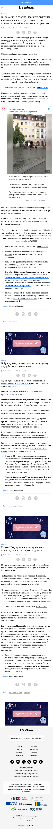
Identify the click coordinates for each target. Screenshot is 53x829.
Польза (19, 752)
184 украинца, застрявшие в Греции (20, 568)
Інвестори (34, 749)
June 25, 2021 (42, 87)
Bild (35, 54)
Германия (13, 322)
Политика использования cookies (26, 776)
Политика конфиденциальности (26, 773)
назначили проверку (14, 288)
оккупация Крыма (16, 506)
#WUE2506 (32, 241)
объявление (6, 642)
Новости (19, 746)
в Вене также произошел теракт (34, 293)
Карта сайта (33, 755)
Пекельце (19, 755)
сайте (23, 392)
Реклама (34, 752)
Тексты (19, 749)
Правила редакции (26, 768)
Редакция (33, 746)
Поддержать (26, 2)
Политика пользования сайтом (26, 771)
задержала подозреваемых (25, 298)
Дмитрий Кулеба (15, 692)
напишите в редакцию (26, 820)
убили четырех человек (23, 296)
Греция (27, 692)
